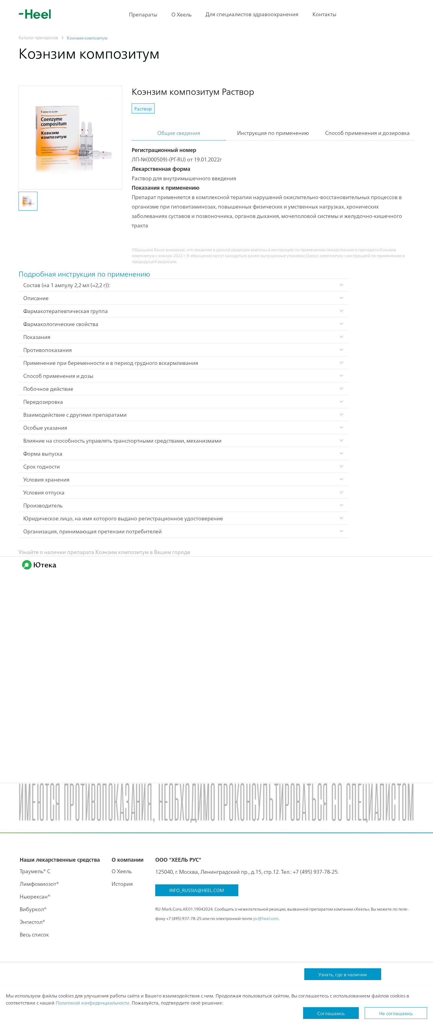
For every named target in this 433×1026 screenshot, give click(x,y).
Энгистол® (32, 921)
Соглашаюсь (331, 1013)
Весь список (34, 934)
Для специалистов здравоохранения (252, 14)
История (122, 883)
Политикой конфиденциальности (92, 1002)
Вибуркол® (33, 909)
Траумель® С (35, 871)
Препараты (143, 14)
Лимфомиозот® (39, 883)
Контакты (324, 14)
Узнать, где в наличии (342, 974)
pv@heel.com (265, 918)
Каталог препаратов (38, 37)
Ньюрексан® (35, 896)
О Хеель (181, 14)
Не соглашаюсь (396, 1013)
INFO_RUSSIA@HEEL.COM (196, 890)
